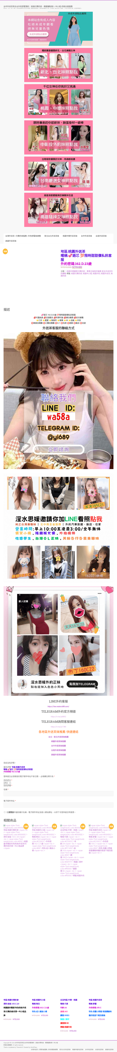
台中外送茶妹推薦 (58, 746)
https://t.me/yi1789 (58, 727)
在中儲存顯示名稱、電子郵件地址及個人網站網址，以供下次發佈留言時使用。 (41, 812)
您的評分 (8, 780)
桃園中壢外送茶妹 (70, 236)
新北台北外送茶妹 (51, 236)
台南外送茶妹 (101, 236)
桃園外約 (96, 273)
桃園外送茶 (105, 273)
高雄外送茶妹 (10, 241)
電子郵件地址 (10, 801)
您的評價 (8, 786)
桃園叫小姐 (87, 273)
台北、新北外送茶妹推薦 (58, 737)
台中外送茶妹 (86, 236)
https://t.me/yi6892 (58, 717)
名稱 (6, 789)
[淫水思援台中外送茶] (59, 333)
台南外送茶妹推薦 (58, 750)
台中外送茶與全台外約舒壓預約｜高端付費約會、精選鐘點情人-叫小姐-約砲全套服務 (38, 6)
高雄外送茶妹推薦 (58, 755)
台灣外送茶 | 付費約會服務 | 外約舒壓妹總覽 (23, 236)
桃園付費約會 (76, 273)
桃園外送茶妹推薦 (58, 741)
